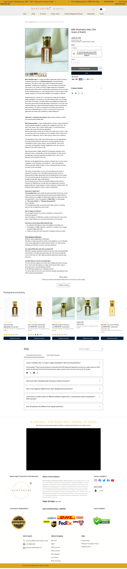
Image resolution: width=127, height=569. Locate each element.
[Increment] (78, 62)
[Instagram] (95, 480)
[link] (11, 334)
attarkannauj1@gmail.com (33, 547)
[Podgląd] (15, 308)
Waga (73, 45)
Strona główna (30, 22)
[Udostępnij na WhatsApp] (79, 93)
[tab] (34, 355)
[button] (94, 9)
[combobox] (86, 48)
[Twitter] (104, 480)
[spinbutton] (75, 62)
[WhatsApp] (24, 544)
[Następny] (126, 308)
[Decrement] (73, 62)
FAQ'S (53, 544)
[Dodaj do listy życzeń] (100, 68)
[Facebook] (100, 480)
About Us (54, 540)
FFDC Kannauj (55, 547)
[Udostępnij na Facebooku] (72, 93)
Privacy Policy (85, 540)
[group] (63, 318)
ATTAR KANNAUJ (26, 8)
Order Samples (55, 554)
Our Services (55, 557)
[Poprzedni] (1, 308)
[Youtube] (112, 480)
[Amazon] (95, 490)
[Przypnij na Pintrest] (76, 93)
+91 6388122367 (29, 544)
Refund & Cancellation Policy (90, 543)
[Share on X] (82, 93)
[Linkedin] (108, 480)
